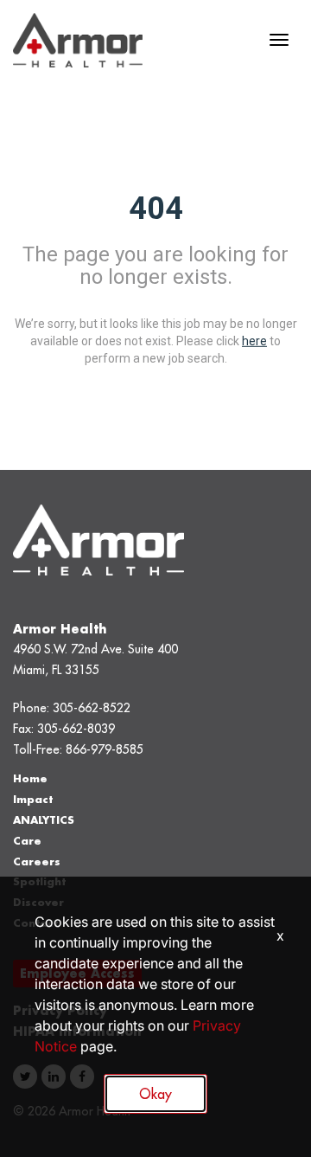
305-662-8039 (76, 728)
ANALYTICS (43, 819)
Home (30, 778)
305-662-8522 (91, 708)
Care (27, 840)
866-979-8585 (104, 749)
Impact (33, 799)
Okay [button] (155, 1093)
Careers (36, 861)
